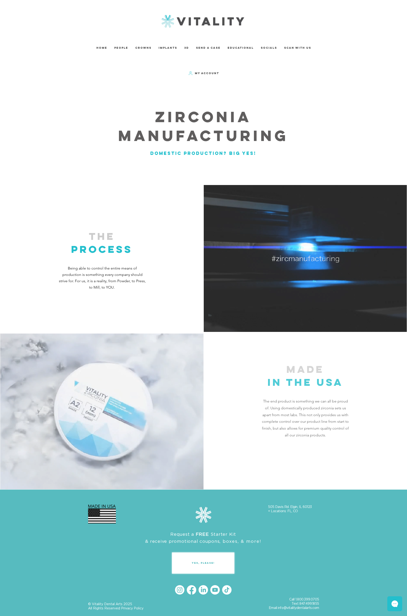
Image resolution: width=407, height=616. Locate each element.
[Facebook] (191, 590)
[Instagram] (179, 590)
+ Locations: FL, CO (283, 511)
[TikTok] (227, 590)
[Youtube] (215, 590)
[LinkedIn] (203, 590)
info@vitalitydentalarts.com (298, 607)
